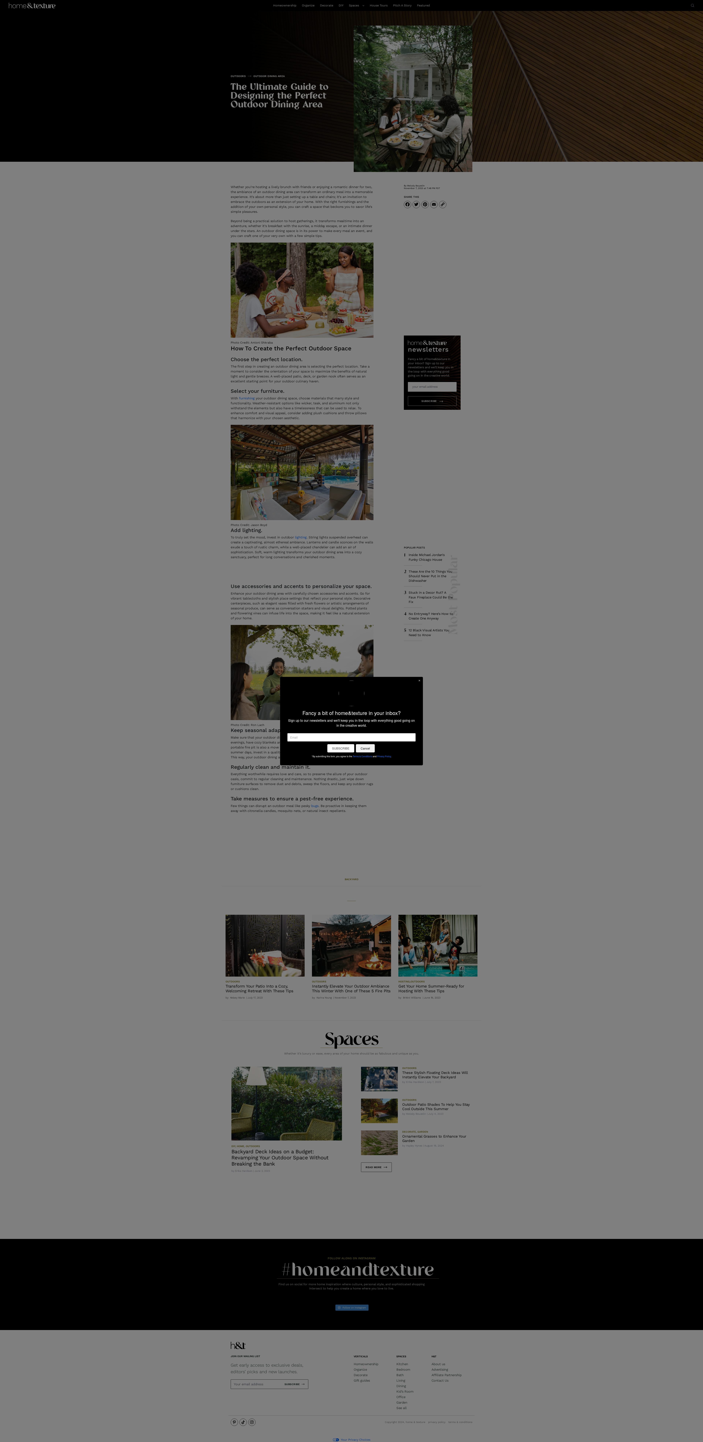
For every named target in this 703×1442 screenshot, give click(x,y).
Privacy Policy (384, 756)
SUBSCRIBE (340, 748)
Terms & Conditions (362, 756)
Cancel (365, 748)
